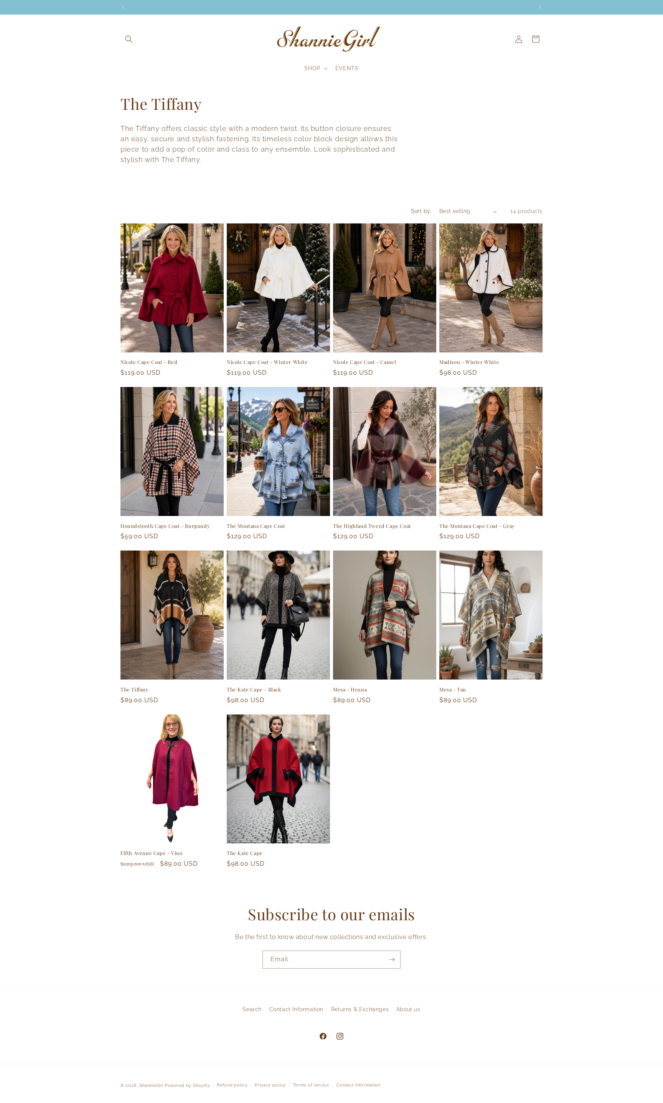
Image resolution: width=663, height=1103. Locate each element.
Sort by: (421, 211)
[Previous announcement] (123, 7)
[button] (128, 39)
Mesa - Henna (350, 689)
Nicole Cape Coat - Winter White (267, 362)
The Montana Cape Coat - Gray (477, 526)
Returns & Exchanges (360, 1009)
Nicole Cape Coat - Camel (364, 362)
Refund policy (232, 1085)
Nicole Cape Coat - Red (148, 362)
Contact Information (296, 1009)
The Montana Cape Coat (256, 526)
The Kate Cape (245, 853)
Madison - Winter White (469, 362)
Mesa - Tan (452, 689)
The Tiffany (134, 689)
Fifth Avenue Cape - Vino (151, 853)
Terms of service (311, 1085)
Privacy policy (270, 1085)
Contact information (358, 1085)
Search (252, 1009)
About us (408, 1009)
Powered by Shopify (187, 1085)
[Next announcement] (539, 7)
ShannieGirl (151, 1085)
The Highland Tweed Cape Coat (372, 526)
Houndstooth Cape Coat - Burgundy (165, 526)
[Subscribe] (391, 960)
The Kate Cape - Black (254, 689)
